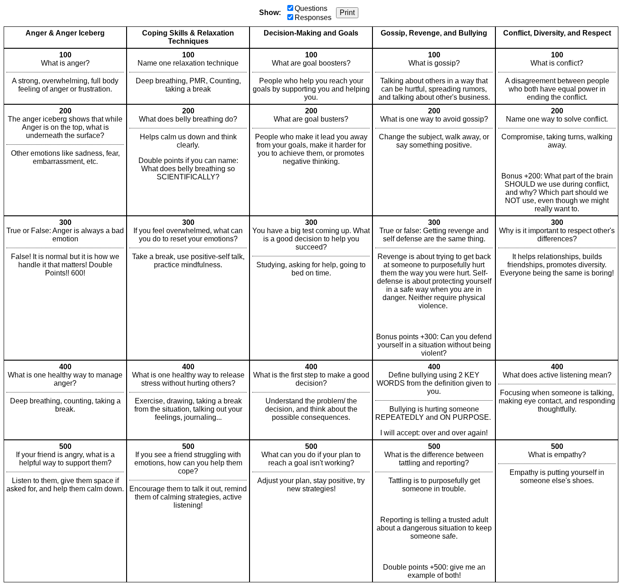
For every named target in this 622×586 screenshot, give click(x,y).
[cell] (65, 76)
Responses (313, 17)
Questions (311, 8)
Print (347, 12)
